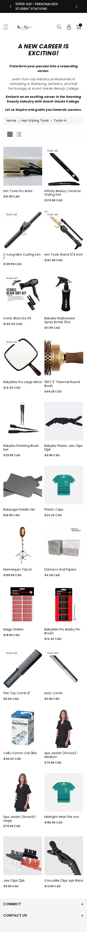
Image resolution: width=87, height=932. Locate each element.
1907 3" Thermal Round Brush (62, 384)
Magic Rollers (13, 629)
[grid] (10, 134)
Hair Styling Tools (35, 120)
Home (11, 120)
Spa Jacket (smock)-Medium (61, 755)
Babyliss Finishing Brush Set (21, 447)
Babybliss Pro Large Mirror (22, 382)
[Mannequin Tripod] (22, 545)
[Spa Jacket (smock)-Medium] (63, 728)
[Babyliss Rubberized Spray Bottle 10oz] (63, 293)
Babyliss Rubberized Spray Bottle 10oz (59, 320)
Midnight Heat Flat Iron (61, 817)
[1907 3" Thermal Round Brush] (63, 357)
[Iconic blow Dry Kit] (22, 293)
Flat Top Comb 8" (17, 693)
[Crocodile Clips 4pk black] (63, 855)
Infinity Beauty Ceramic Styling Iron (62, 193)
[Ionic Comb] (63, 668)
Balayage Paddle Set (19, 509)
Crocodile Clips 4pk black (63, 880)
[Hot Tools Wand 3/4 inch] (63, 230)
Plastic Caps (53, 509)
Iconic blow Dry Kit (17, 318)
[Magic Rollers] (22, 604)
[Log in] (69, 27)
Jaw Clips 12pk (14, 880)
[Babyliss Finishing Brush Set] (22, 421)
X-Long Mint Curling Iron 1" (22, 256)
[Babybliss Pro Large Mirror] (22, 357)
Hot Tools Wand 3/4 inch (63, 254)
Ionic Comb (53, 693)
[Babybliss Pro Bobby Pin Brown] (63, 604)
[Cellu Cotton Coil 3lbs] (22, 728)
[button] (7, 27)
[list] (19, 134)
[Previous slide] (10, 6)
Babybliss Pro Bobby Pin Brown (62, 631)
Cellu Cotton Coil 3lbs (20, 753)
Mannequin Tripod (17, 569)
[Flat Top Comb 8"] (22, 668)
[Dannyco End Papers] (63, 545)
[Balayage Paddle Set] (22, 485)
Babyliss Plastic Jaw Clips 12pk (63, 447)
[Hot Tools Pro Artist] (22, 166)
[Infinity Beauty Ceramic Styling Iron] (63, 166)
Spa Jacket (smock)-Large (20, 819)
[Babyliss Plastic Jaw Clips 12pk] (63, 421)
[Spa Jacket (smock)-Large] (22, 792)
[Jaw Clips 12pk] (22, 855)
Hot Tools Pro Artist (18, 191)
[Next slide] (76, 6)
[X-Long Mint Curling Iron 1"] (22, 230)
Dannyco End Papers (60, 569)
